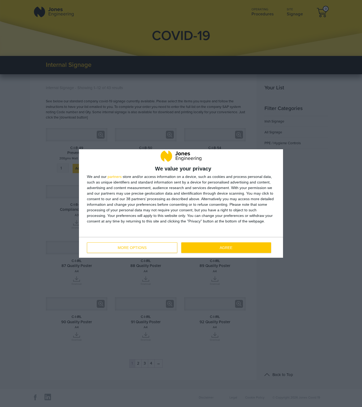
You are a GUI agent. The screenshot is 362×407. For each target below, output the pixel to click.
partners (115, 176)
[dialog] (181, 203)
